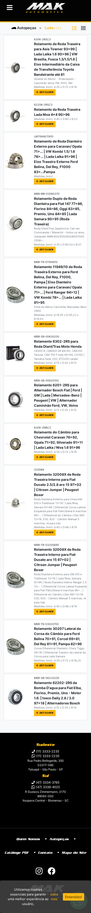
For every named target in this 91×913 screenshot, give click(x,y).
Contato (45, 853)
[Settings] (74, 28)
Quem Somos (28, 839)
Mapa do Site (74, 853)
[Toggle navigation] (10, 8)
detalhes (45, 92)
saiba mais (54, 896)
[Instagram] (39, 872)
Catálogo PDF (17, 853)
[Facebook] (51, 872)
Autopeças (26, 27)
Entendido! (73, 897)
